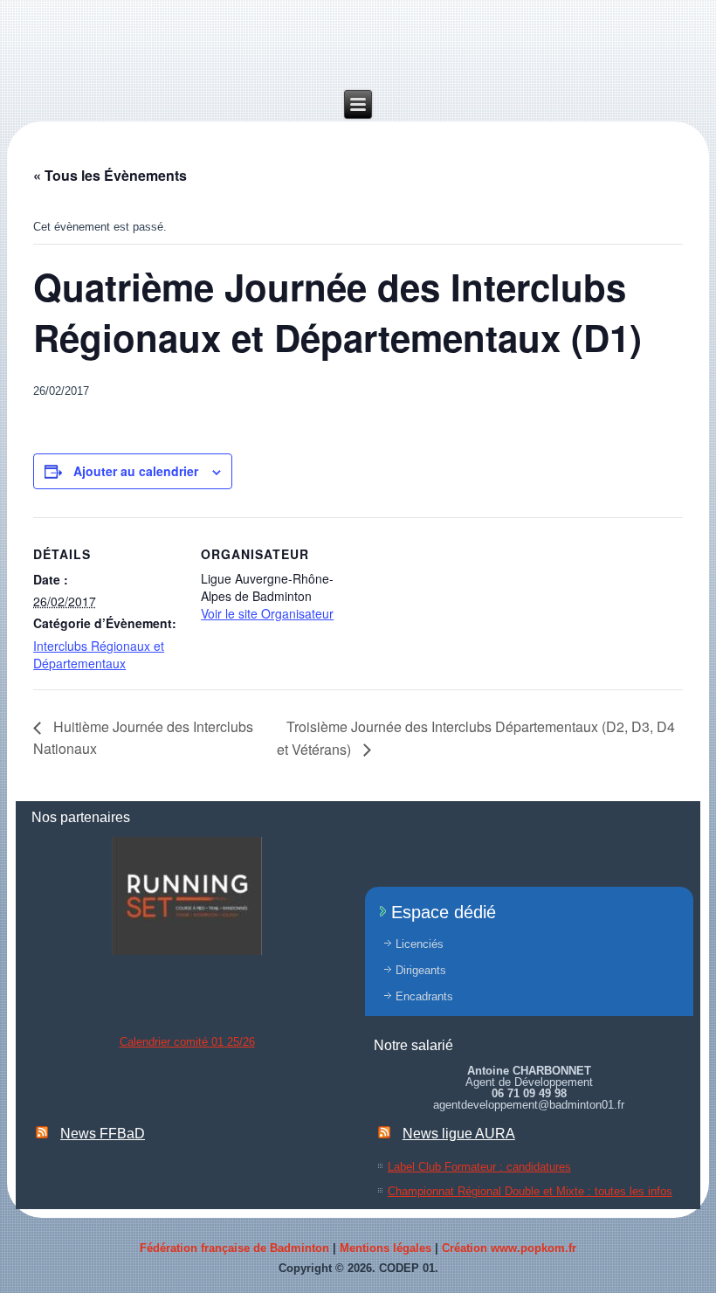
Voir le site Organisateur (267, 613)
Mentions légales (385, 1248)
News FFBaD (102, 1133)
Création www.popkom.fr (509, 1248)
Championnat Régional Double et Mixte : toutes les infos (530, 1191)
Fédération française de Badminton (234, 1248)
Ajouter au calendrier (135, 471)
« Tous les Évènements (110, 175)
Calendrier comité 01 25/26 (187, 1041)
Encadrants (424, 996)
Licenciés (420, 944)
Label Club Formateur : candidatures (479, 1166)
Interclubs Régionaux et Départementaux (98, 654)
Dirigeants (421, 970)
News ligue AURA (459, 1133)
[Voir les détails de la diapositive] (187, 896)
